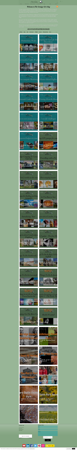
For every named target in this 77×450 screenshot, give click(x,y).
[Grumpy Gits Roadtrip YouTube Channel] (24, 445)
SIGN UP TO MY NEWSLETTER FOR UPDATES (38, 29)
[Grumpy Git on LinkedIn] (27, 445)
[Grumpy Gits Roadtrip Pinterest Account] (39, 445)
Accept (73, 448)
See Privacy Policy (32, 448)
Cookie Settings (69, 448)
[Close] (76, 448)
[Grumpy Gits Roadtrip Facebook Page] (31, 445)
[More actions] (36, 36)
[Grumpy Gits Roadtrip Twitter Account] (35, 445)
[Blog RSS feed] (57, 6)
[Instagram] (43, 445)
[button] (57, 3)
